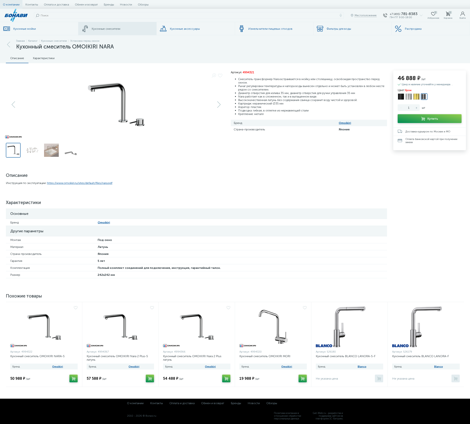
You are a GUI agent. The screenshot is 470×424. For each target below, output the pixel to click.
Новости (126, 4)
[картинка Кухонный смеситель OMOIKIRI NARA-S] (44, 326)
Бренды (109, 4)
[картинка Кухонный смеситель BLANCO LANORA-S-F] (349, 326)
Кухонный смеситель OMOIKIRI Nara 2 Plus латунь (192, 357)
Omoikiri (345, 123)
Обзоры (143, 4)
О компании (11, 4)
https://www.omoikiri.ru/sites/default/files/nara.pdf (79, 183)
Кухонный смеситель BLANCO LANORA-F (420, 356)
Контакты (31, 4)
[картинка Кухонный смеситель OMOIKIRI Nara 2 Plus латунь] (196, 326)
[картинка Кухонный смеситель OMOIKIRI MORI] (273, 326)
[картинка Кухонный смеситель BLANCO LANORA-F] (426, 326)
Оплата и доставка (56, 4)
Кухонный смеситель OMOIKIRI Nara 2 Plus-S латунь (117, 357)
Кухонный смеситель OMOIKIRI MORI (264, 356)
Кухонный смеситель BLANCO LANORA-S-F (345, 356)
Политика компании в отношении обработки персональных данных (287, 416)
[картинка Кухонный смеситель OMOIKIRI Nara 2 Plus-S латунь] (120, 326)
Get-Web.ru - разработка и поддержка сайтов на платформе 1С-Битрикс (328, 416)
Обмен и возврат (86, 4)
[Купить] (73, 378)
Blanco (362, 366)
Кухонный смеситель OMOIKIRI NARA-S (37, 356)
